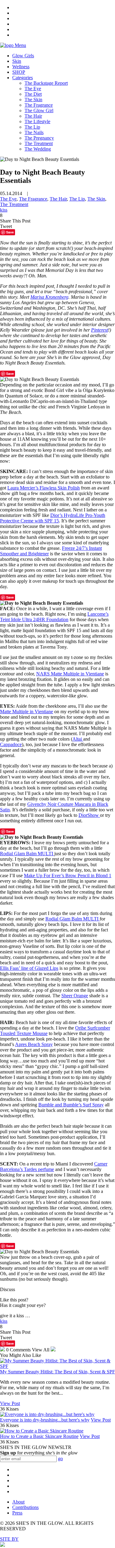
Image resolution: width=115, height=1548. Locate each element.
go (60, 1458)
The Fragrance (39, 105)
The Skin (33, 99)
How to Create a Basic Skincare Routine (39, 1436)
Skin (16, 61)
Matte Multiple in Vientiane (26, 711)
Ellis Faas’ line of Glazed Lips (29, 968)
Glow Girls (23, 55)
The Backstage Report (46, 83)
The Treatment (39, 143)
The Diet (33, 94)
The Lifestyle (37, 121)
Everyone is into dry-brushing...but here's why (45, 1419)
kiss (3, 209)
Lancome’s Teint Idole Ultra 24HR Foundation (54, 616)
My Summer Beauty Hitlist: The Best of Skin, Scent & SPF (57, 1371)
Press (17, 1512)
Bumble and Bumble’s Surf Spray (71, 1104)
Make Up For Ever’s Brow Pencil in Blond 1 (67, 875)
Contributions (25, 1507)
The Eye (33, 88)
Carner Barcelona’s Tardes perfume (53, 1166)
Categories (22, 77)
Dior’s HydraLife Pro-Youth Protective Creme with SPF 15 (52, 518)
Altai (77, 739)
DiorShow (89, 815)
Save (10, 373)
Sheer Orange (74, 995)
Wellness (20, 66)
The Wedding (38, 148)
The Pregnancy (39, 138)
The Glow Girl (39, 110)
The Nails (34, 132)
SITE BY (9, 1539)
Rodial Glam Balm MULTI (27, 853)
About (18, 1501)
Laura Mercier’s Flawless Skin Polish (43, 487)
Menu (20, 45)
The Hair (33, 116)
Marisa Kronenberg (49, 297)
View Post (10, 1403)
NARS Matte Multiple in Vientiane (70, 673)
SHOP (18, 72)
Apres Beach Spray (34, 1044)
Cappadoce (11, 744)
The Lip (32, 127)
